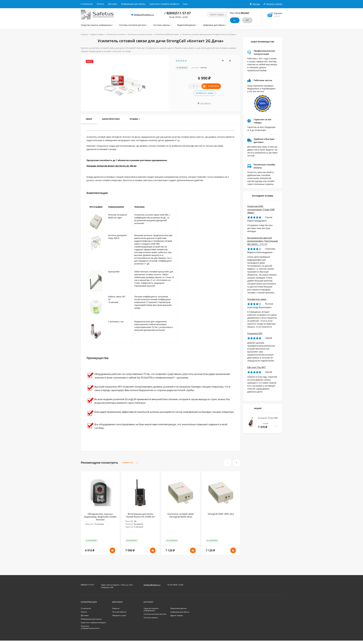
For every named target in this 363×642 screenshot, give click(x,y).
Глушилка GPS (254, 333)
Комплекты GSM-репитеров (167, 34)
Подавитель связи (256, 299)
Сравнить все (128, 463)
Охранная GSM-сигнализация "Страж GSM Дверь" (261, 209)
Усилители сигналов (115, 34)
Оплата (100, 4)
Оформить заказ (119, 615)
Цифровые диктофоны (179, 612)
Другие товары (97, 34)
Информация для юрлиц (133, 4)
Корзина (115, 608)
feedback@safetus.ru (144, 14)
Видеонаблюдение (178, 608)
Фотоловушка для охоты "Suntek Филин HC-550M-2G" (140, 515)
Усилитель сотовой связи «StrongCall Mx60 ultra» (180, 515)
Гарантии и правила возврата (164, 4)
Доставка (112, 4)
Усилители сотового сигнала (140, 34)
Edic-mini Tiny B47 (256, 367)
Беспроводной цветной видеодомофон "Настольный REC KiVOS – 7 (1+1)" (262, 241)
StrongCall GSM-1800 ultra (221, 513)
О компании (87, 4)
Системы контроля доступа (155, 614)
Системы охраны (151, 617)
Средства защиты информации (151, 609)
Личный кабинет (119, 612)
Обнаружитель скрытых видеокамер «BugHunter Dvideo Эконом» (100, 516)
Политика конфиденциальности (90, 627)
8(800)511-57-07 (178, 13)
